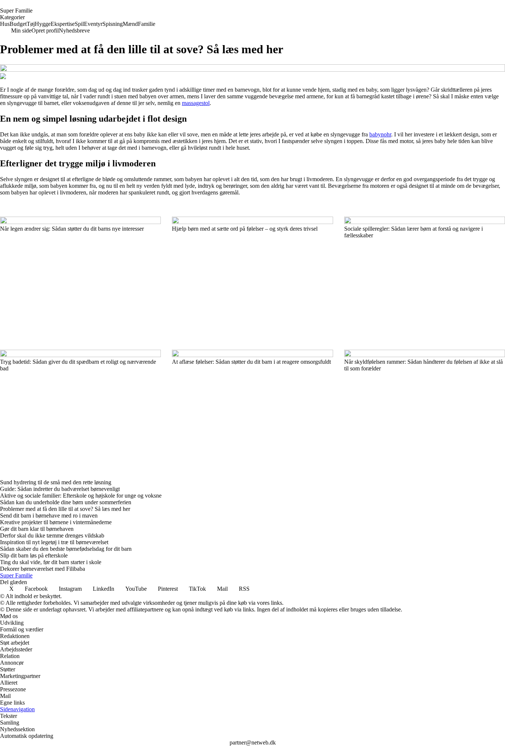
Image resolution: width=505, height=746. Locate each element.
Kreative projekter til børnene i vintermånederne (56, 522)
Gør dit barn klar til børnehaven (37, 529)
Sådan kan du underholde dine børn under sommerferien (65, 502)
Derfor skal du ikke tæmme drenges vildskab (52, 535)
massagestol (196, 103)
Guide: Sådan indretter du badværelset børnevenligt (60, 489)
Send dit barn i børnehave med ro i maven (49, 515)
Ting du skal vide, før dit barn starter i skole (50, 562)
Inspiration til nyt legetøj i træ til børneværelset (54, 542)
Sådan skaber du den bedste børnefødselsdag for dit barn (66, 549)
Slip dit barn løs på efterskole (34, 555)
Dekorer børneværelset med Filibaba (42, 569)
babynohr (380, 134)
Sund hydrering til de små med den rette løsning (55, 482)
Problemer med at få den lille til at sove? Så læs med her (65, 509)
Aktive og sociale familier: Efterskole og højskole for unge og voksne (81, 495)
